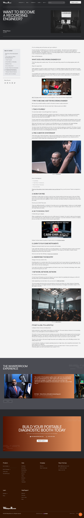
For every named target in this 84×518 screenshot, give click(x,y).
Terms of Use (72, 513)
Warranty (23, 493)
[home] (7, 2)
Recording (23, 468)
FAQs (22, 499)
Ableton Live (34, 124)
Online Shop (5, 471)
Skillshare (50, 115)
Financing (23, 495)
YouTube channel (60, 240)
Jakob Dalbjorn (58, 321)
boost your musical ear (53, 253)
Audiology (23, 466)
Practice (23, 474)
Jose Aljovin (58, 174)
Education (23, 478)
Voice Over (23, 472)
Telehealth (23, 482)
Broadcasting (24, 470)
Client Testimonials (43, 468)
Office (22, 476)
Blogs (4, 495)
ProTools (75, 123)
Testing (22, 480)
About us (41, 466)
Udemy (53, 115)
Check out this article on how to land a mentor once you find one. (46, 189)
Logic (72, 123)
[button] (21, 2)
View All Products (6, 473)
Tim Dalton (34, 335)
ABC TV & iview (35, 97)
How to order (24, 497)
